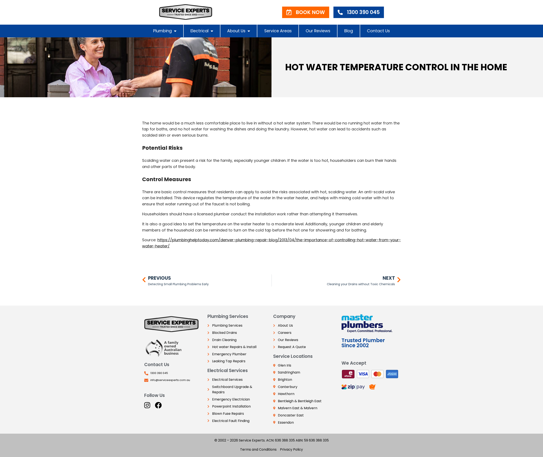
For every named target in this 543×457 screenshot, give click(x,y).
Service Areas (278, 31)
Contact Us (378, 31)
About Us (236, 31)
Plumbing (162, 31)
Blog (348, 31)
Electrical (199, 31)
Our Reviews (318, 31)
